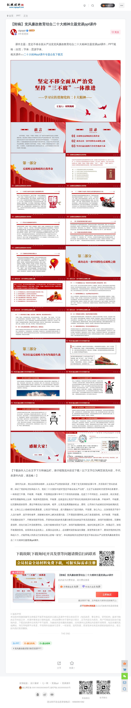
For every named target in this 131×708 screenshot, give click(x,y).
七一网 (45, 683)
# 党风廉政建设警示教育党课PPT (27, 648)
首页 (10, 15)
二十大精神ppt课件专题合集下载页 (43, 54)
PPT (18, 15)
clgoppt (22, 30)
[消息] (124, 682)
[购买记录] (124, 670)
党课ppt (55, 683)
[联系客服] (124, 676)
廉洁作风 (31, 643)
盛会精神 (46, 643)
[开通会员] (124, 663)
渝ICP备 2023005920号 (60, 687)
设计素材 (34, 683)
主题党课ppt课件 (30, 540)
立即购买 (107, 594)
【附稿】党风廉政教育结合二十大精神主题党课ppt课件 (54, 23)
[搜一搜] (124, 689)
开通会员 (109, 5)
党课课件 (66, 683)
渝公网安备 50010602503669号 (36, 687)
